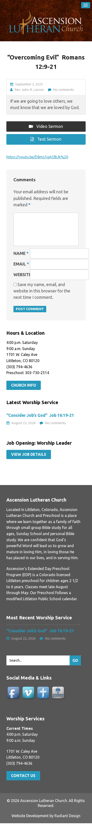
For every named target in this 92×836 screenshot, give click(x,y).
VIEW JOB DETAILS (28, 454)
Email (21, 264)
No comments (63, 90)
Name (21, 253)
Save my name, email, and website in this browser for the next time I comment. (41, 291)
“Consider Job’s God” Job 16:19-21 (40, 415)
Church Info (23, 385)
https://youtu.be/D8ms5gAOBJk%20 (37, 157)
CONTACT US (23, 775)
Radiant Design (67, 816)
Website (22, 274)
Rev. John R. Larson (29, 90)
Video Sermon (49, 126)
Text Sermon (48, 139)
